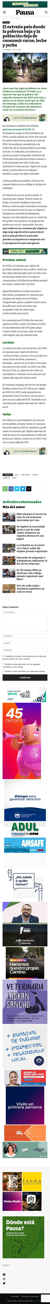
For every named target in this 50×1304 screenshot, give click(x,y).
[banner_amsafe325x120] (25, 852)
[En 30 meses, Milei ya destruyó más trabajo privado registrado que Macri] (9, 573)
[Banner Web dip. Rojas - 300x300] (25, 945)
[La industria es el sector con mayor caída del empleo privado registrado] (9, 548)
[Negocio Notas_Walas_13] (25, 251)
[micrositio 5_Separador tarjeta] (25, 117)
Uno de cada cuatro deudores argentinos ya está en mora (30, 588)
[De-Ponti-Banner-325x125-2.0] (25, 1157)
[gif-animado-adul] (25, 836)
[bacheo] (25, 978)
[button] (46, 12)
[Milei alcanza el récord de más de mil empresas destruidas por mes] (9, 517)
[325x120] (25, 701)
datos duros (25, 475)
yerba (14, 478)
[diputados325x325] (25, 820)
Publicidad (15, 1296)
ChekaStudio (37, 1301)
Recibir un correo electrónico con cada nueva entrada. (25, 671)
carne (16, 475)
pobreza (7, 478)
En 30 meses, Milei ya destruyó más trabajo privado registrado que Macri (30, 575)
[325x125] (25, 1085)
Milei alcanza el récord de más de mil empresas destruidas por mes (32, 517)
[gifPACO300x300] (25, 1124)
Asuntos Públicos (15, 18)
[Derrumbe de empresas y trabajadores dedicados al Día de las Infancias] (9, 560)
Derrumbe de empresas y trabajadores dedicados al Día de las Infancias (32, 560)
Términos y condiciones (30, 1296)
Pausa (5, 18)
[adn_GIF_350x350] (25, 1068)
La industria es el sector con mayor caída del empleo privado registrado (32, 548)
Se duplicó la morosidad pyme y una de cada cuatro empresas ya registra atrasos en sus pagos (31, 532)
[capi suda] (22, 778)
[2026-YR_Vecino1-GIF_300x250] (25, 900)
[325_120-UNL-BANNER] (25, 868)
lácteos (35, 475)
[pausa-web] (25, 1140)
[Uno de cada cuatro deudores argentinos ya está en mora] (9, 588)
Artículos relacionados (22, 502)
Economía (6, 22)
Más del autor (14, 507)
